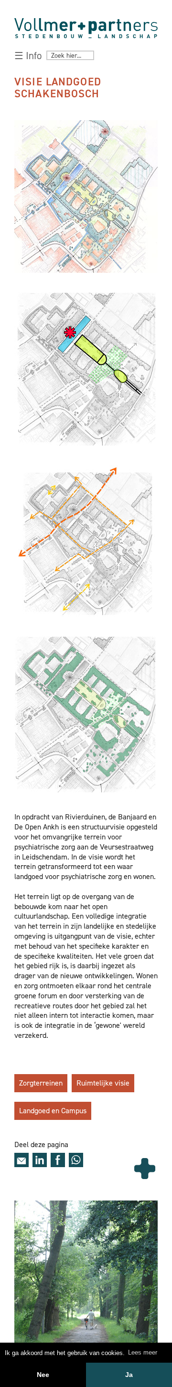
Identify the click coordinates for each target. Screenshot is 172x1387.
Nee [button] (43, 1374)
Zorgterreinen (41, 1083)
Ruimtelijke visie (102, 1083)
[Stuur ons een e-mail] (21, 1160)
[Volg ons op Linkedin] (39, 1160)
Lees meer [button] (142, 1352)
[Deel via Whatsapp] (76, 1160)
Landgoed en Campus (52, 1111)
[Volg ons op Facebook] (58, 1160)
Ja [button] (129, 1374)
